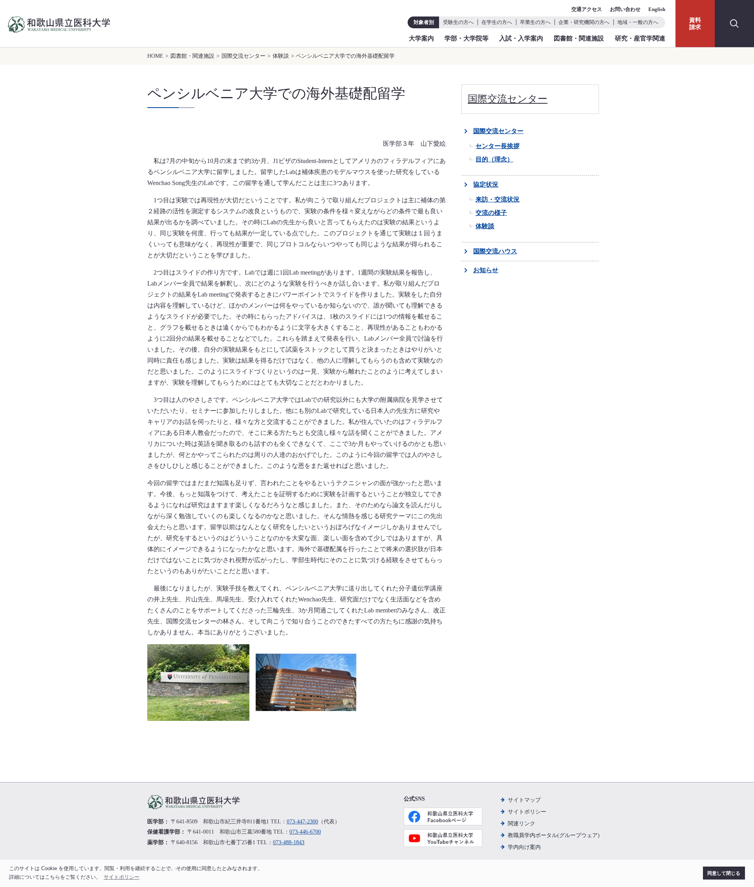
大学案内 (421, 38)
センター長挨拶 (498, 146)
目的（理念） (494, 159)
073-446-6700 (305, 832)
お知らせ (485, 270)
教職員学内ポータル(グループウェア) (554, 835)
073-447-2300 (302, 822)
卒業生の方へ (535, 22)
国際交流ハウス (495, 251)
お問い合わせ (625, 9)
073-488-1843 (288, 842)
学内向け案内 (524, 847)
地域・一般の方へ (637, 22)
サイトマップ (524, 800)
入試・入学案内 (521, 38)
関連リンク (521, 824)
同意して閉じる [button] (723, 873)
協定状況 (485, 184)
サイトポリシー (527, 812)
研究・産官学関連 (640, 38)
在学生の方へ (496, 22)
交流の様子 (491, 212)
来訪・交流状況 (498, 199)
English (656, 9)
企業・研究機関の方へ (583, 22)
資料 (695, 23)
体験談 (281, 56)
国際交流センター (243, 56)
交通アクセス (586, 9)
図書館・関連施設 (579, 38)
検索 (734, 23)
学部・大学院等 (467, 38)
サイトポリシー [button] (121, 877)
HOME (155, 56)
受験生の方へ (458, 22)
